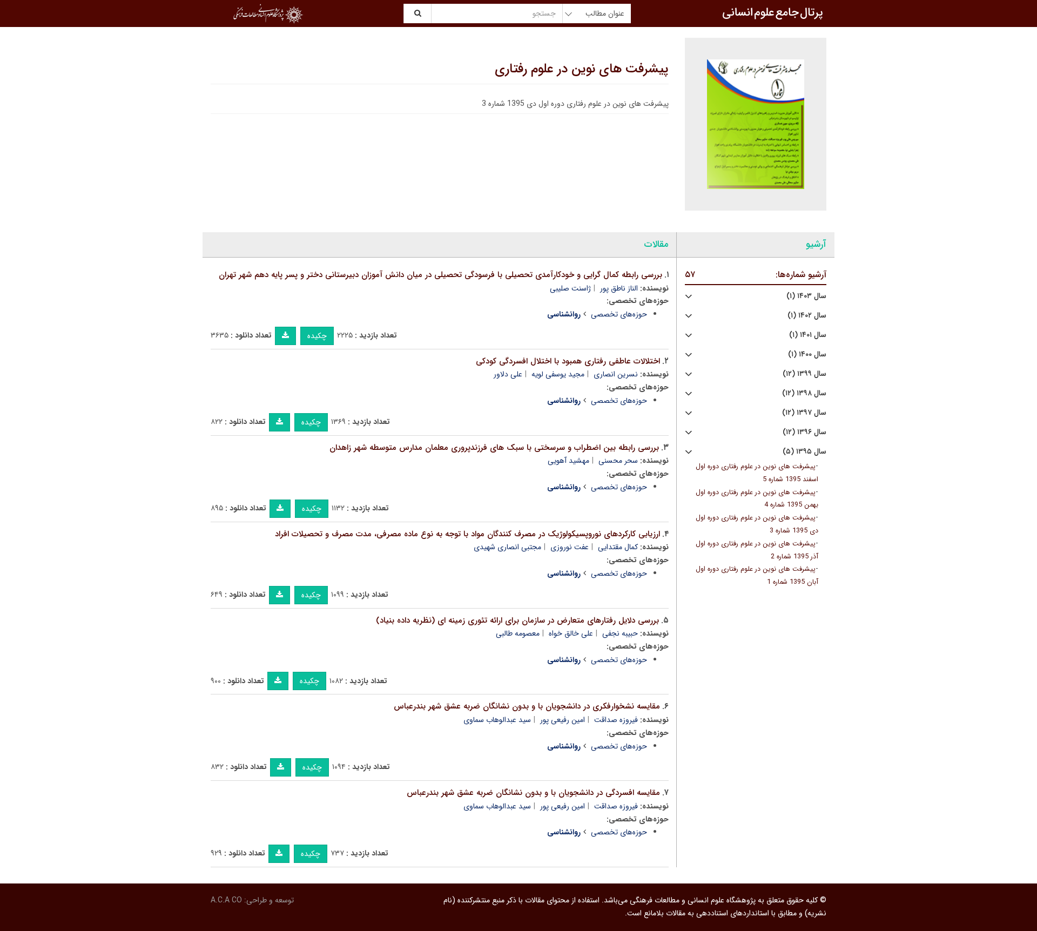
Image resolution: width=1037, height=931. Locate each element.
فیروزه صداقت (616, 720)
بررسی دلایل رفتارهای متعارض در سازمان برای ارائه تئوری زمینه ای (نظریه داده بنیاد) (517, 620)
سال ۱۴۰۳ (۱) (806, 296)
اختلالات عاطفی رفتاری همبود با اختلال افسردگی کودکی (568, 361)
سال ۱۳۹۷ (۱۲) (804, 413)
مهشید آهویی (568, 461)
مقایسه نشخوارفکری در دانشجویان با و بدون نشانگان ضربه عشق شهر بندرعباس (527, 706)
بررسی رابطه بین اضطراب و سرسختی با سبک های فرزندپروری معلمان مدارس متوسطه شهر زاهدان (494, 447)
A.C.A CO (226, 900)
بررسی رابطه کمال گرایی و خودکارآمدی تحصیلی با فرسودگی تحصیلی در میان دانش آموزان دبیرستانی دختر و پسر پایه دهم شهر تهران (440, 274)
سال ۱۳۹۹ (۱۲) (804, 374)
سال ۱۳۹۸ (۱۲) (804, 393)
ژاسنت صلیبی (570, 288)
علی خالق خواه (571, 633)
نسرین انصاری (616, 374)
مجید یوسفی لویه (557, 374)
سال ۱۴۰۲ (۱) (806, 315)
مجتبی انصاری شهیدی (507, 547)
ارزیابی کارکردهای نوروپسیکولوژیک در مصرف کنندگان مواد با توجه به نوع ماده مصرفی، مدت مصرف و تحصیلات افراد (467, 534)
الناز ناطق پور (619, 288)
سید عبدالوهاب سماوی (497, 720)
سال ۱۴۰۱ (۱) (807, 335)
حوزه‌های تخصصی (619, 314)
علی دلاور (508, 374)
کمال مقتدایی (618, 547)
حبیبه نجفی (620, 633)
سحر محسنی (618, 461)
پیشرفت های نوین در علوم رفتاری (582, 69)
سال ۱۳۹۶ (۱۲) (804, 432)
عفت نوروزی (569, 547)
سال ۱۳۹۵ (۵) (804, 451)
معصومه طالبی (518, 633)
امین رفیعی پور (562, 720)
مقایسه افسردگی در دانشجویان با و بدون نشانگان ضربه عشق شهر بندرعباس (533, 792)
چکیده (317, 336)
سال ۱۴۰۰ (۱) (807, 354)
